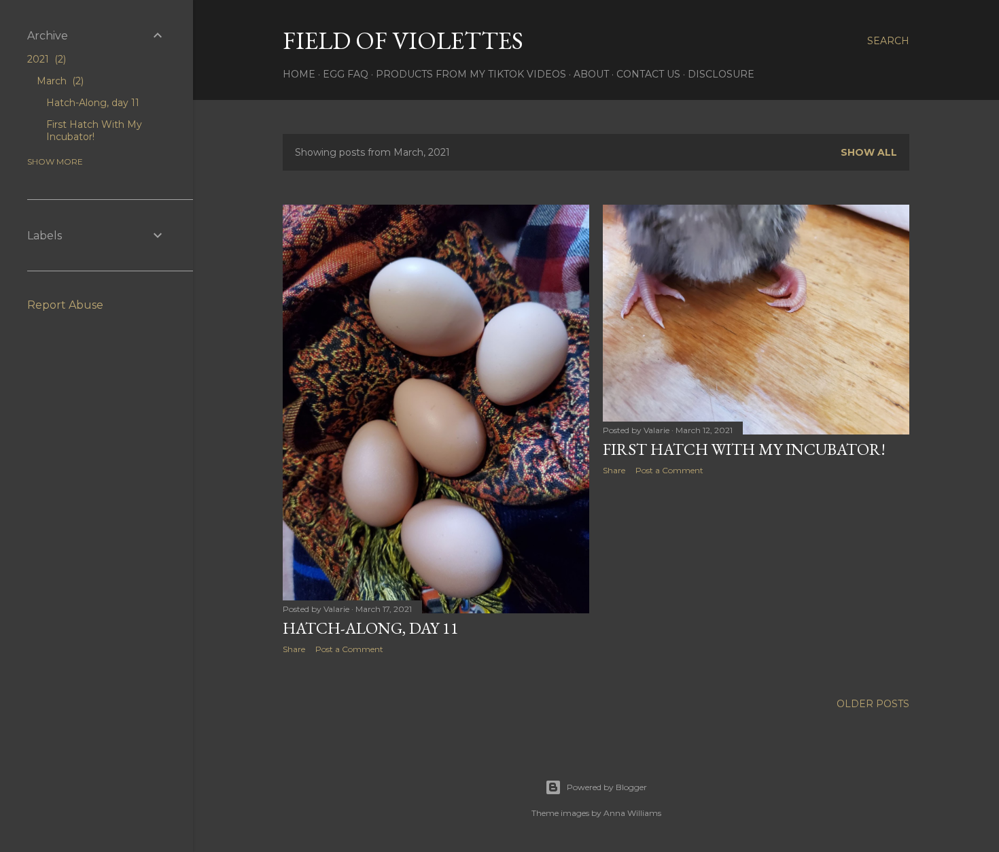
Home (299, 74)
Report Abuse (65, 305)
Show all (869, 152)
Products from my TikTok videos (471, 74)
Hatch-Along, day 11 (371, 627)
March (59, 81)
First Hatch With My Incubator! (744, 449)
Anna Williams (632, 813)
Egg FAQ (345, 74)
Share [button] (294, 649)
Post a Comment (349, 649)
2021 (45, 59)
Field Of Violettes (403, 40)
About (591, 74)
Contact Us (648, 74)
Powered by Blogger (607, 787)
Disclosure (721, 74)
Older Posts (873, 704)
